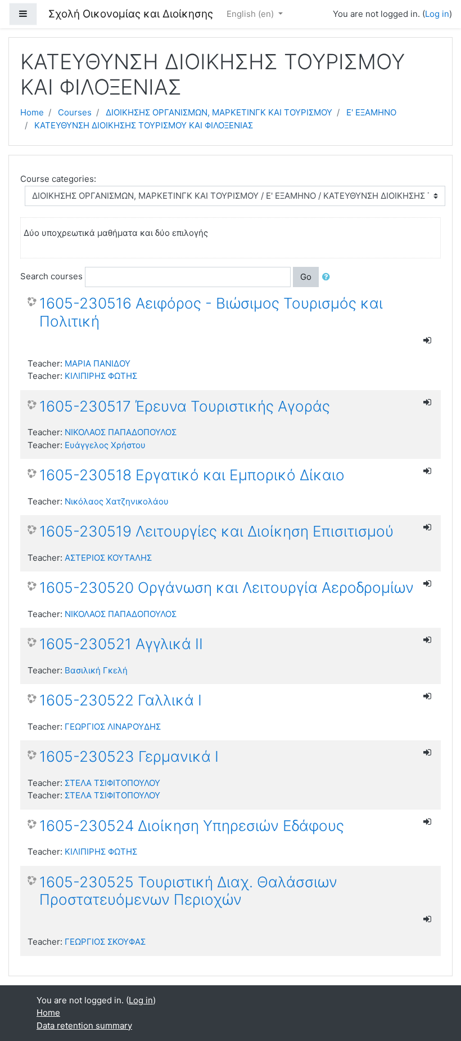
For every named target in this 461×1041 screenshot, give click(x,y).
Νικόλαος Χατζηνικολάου (117, 501)
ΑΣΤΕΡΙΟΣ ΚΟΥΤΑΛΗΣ (108, 557)
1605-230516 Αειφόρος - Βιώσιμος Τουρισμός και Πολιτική (211, 312)
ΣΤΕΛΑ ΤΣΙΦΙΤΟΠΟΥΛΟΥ (112, 783)
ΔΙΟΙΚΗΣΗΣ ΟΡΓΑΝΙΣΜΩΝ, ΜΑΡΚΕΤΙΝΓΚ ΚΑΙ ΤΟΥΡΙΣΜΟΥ (219, 112)
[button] (328, 277)
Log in (437, 13)
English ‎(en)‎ (251, 13)
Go (305, 276)
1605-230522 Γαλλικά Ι (120, 700)
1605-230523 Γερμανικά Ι (129, 756)
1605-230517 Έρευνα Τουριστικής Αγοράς (184, 406)
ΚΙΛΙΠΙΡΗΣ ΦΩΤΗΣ (101, 375)
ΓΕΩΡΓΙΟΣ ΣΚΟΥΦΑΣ (105, 941)
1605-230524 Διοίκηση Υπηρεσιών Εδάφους (191, 825)
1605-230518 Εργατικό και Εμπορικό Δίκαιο (192, 475)
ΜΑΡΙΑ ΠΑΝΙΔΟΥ (97, 363)
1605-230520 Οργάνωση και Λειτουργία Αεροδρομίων (226, 587)
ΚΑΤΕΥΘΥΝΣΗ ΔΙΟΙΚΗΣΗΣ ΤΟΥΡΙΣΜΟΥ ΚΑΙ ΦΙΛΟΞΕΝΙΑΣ (143, 125)
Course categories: (58, 178)
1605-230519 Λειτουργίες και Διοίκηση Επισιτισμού (216, 531)
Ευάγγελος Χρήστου (105, 445)
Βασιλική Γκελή (96, 670)
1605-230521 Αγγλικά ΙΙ (121, 644)
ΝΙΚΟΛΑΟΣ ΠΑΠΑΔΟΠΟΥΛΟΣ (121, 432)
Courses (75, 112)
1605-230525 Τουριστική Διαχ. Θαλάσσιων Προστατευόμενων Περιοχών (188, 891)
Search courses (51, 276)
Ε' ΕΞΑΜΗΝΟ (371, 112)
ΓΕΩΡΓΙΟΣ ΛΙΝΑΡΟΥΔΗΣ (113, 726)
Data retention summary (84, 1025)
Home (32, 112)
